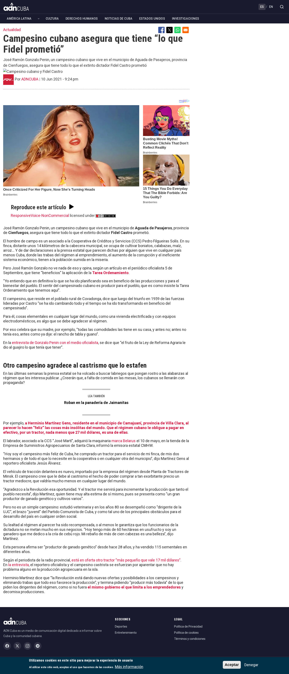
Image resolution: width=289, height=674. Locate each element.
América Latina (19, 18)
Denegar (251, 665)
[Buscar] (282, 7)
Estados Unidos (152, 18)
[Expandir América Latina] (38, 18)
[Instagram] (27, 646)
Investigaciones (185, 18)
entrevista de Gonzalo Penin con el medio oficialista (55, 342)
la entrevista (18, 565)
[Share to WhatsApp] (177, 30)
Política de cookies (186, 632)
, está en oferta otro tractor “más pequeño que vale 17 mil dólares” (125, 560)
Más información (129, 666)
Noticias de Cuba (118, 18)
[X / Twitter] (17, 646)
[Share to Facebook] (161, 30)
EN (271, 6)
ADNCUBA (29, 79)
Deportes (121, 626)
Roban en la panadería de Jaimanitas (96, 402)
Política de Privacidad (188, 626)
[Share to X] (169, 30)
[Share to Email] (185, 30)
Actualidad (12, 29)
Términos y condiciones (189, 638)
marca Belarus (123, 441)
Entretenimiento (126, 632)
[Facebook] (7, 646)
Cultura (52, 18)
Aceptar (232, 665)
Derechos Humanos (82, 18)
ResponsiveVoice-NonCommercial (40, 215)
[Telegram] (37, 646)
